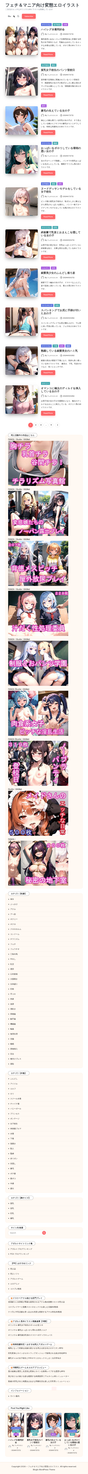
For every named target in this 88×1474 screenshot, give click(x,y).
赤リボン (14, 1158)
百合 (12, 1054)
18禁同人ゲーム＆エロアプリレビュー (29, 1367)
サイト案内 (14, 1396)
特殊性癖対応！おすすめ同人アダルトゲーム (32, 1344)
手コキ (13, 994)
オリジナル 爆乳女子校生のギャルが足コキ (25, 1325)
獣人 (12, 1148)
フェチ (13, 944)
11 (51, 425)
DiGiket (27, 439)
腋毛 (44, 106)
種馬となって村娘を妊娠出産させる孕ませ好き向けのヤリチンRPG (35, 1348)
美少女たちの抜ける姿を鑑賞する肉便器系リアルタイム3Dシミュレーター (38, 1376)
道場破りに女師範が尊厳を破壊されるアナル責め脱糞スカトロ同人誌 (36, 1302)
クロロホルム (15, 929)
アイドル (14, 1084)
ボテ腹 (13, 1173)
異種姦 (13, 1014)
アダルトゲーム (16, 1279)
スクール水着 (15, 1098)
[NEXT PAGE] (57, 425)
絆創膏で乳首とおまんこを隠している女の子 (61, 234)
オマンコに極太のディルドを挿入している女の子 (61, 390)
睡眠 (55, 143)
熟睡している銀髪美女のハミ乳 (59, 350)
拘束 (12, 999)
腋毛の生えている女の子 (55, 110)
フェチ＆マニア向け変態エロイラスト (42, 5)
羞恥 (53, 184)
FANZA (11, 439)
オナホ (13, 924)
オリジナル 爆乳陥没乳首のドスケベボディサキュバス (30, 1335)
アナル (13, 909)
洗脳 (12, 1039)
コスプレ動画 (15, 1289)
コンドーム (14, 934)
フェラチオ (14, 949)
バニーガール (15, 1108)
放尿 (12, 1004)
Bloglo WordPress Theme (44, 1469)
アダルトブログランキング (21, 1249)
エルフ (13, 1088)
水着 (65, 25)
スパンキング (47, 305)
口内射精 (14, 974)
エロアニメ (14, 1284)
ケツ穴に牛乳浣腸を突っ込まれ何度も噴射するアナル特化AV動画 (35, 1312)
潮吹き (13, 1009)
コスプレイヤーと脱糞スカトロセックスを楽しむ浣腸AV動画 (33, 1307)
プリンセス (14, 1113)
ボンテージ (14, 1118)
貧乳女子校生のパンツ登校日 (58, 69)
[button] (29, 16)
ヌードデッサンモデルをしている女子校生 (61, 190)
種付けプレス (15, 1059)
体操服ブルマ (15, 1128)
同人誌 (13, 1269)
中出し (13, 959)
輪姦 (12, 1029)
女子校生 (57, 25)
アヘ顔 (13, 914)
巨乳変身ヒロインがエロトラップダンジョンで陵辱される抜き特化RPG (37, 1353)
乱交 (12, 964)
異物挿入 (14, 1049)
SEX (12, 899)
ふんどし (45, 268)
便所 (12, 969)
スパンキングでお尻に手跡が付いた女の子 (61, 312)
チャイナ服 (14, 1103)
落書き (13, 1143)
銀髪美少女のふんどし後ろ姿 (58, 272)
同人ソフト (14, 1274)
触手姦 (13, 1019)
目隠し (13, 1163)
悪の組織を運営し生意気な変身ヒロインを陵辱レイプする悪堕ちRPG (36, 1371)
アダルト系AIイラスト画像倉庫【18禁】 (30, 1321)
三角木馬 (14, 954)
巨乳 (55, 227)
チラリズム (46, 25)
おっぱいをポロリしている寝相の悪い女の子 (61, 149)
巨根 (12, 989)
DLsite (19, 439)
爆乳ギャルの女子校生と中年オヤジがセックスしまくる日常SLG (34, 1358)
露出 (53, 65)
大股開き (14, 979)
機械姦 (13, 1024)
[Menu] (9, 16)
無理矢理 (14, 1034)
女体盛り (14, 984)
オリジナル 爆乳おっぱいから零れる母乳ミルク (27, 1330)
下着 (55, 346)
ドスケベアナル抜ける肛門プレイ (27, 1298)
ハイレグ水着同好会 (53, 29)
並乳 (53, 268)
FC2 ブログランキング (19, 1254)
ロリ (12, 1094)
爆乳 (12, 1218)
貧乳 (60, 184)
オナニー (45, 383)
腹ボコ (13, 1178)
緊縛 (12, 1153)
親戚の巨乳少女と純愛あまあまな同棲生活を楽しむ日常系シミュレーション (39, 1381)
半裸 (12, 1183)
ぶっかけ (14, 904)
